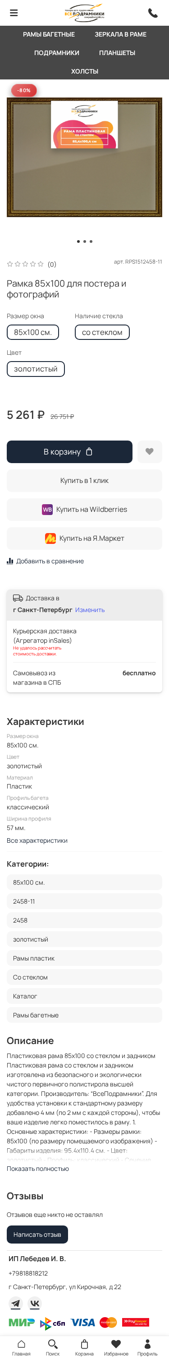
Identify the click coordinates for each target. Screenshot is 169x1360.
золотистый (36, 368)
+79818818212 (28, 1273)
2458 (20, 920)
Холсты (84, 71)
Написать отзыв (37, 1234)
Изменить (90, 610)
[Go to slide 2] (84, 241)
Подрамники (56, 52)
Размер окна (25, 316)
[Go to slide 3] (91, 241)
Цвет (14, 353)
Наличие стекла (99, 316)
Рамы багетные (49, 34)
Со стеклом (30, 977)
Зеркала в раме (120, 34)
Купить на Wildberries (91, 509)
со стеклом (102, 332)
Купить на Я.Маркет (91, 538)
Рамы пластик (34, 958)
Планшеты (117, 52)
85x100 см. (33, 332)
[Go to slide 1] (78, 241)
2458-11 (24, 901)
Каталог (25, 996)
